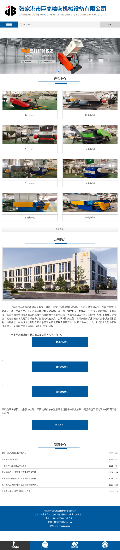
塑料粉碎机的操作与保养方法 (60, 453)
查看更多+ (60, 229)
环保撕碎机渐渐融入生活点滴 (60, 466)
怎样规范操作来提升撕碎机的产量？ (60, 491)
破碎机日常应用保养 (60, 459)
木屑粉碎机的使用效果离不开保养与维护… (60, 478)
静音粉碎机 (61, 342)
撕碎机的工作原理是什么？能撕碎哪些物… (60, 485)
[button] (58, 71)
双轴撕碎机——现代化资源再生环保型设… (60, 472)
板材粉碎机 (61, 391)
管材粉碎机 (61, 367)
